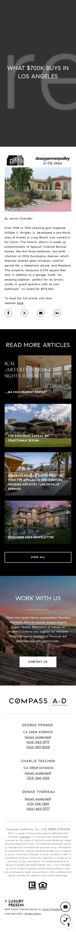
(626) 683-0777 (38, 742)
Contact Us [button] (38, 661)
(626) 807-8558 (38, 747)
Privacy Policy (33, 913)
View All (38, 557)
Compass (25, 836)
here (20, 303)
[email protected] (38, 799)
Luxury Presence (52, 909)
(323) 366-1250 (38, 778)
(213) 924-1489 (38, 804)
